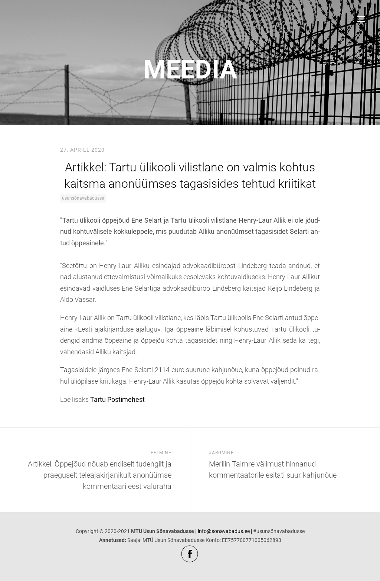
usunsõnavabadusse (83, 198)
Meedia (190, 69)
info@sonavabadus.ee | (225, 531)
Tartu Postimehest (117, 399)
